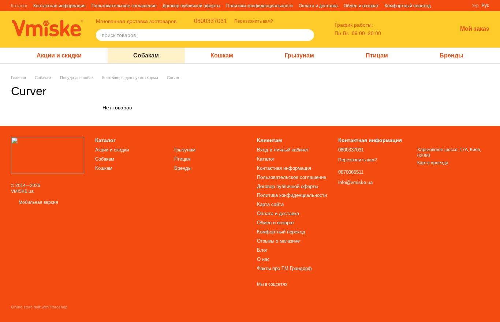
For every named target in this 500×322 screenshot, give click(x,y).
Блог (262, 250)
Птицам (377, 55)
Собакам (146, 55)
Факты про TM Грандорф (284, 268)
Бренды (451, 55)
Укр (475, 5)
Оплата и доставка (318, 5)
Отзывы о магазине (278, 241)
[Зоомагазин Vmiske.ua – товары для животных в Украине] (47, 154)
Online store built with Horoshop (39, 307)
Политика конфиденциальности (259, 5)
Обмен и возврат (361, 5)
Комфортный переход (408, 5)
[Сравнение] (413, 29)
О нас (263, 259)
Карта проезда (432, 162)
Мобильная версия (38, 202)
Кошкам (221, 55)
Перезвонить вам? (253, 21)
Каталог (19, 5)
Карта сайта (270, 204)
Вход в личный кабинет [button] (283, 150)
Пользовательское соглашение (124, 5)
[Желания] (432, 29)
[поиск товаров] (308, 35)
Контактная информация (59, 5)
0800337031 (210, 21)
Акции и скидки (59, 55)
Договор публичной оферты (191, 5)
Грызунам (299, 55)
